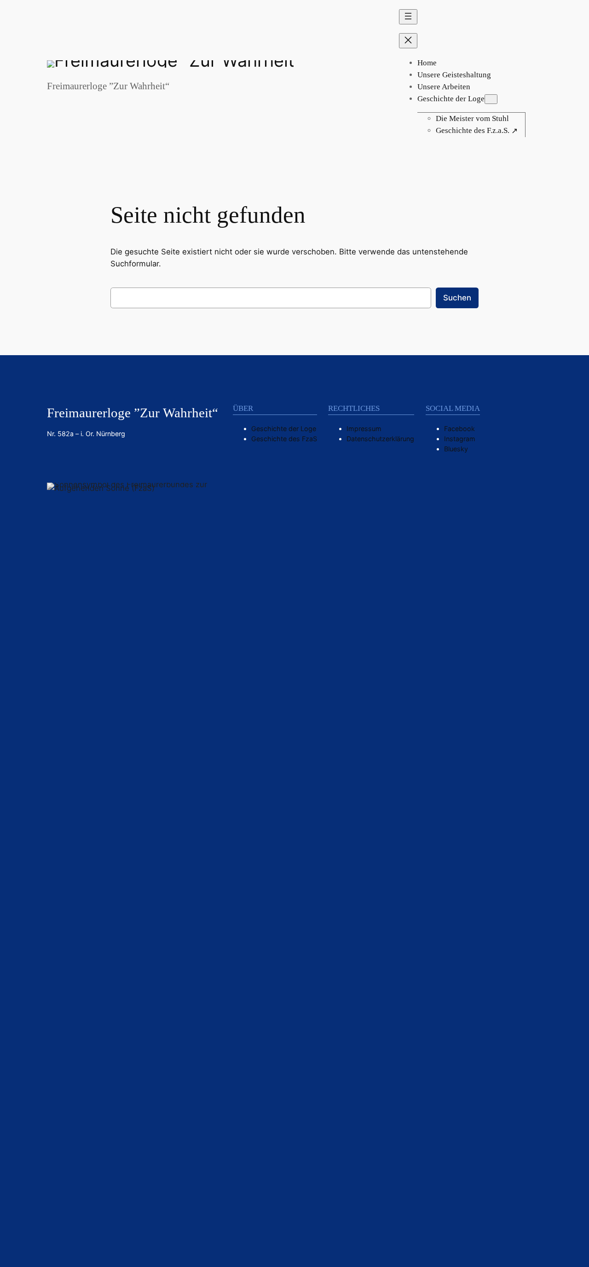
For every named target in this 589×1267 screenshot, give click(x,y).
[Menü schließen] (408, 40)
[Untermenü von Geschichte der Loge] (491, 99)
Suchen (457, 297)
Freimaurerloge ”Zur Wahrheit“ (108, 86)
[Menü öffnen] (408, 16)
